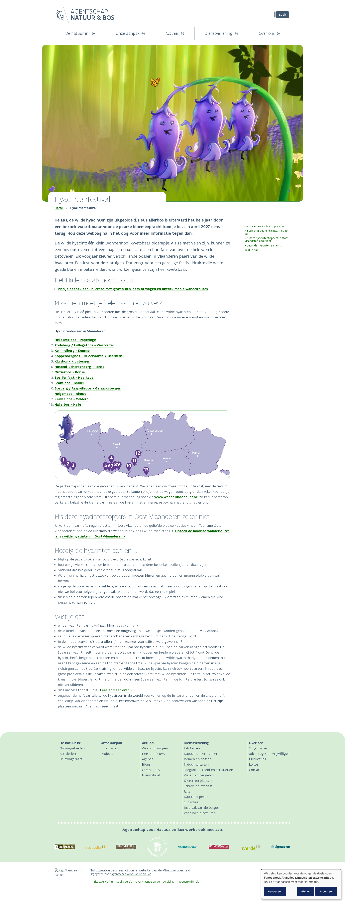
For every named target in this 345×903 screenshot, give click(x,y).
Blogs (146, 764)
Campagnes (151, 770)
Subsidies (191, 802)
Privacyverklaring (103, 881)
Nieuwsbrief (151, 775)
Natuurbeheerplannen (201, 753)
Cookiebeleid (124, 881)
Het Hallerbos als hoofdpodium (264, 226)
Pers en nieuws (153, 753)
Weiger (305, 891)
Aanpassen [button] (275, 891)
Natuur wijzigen (196, 764)
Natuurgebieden (72, 748)
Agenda (148, 759)
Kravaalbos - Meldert (71, 399)
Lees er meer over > (116, 690)
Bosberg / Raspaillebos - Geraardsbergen (88, 388)
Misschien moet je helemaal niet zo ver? (266, 232)
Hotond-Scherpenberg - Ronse (79, 367)
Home (59, 208)
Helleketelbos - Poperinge (75, 340)
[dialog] (301, 884)
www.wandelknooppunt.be (176, 497)
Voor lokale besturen (200, 813)
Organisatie (258, 748)
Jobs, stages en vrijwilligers (269, 753)
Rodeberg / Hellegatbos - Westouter (84, 345)
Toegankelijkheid (189, 881)
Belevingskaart (71, 759)
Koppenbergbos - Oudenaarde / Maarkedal (89, 356)
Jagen (188, 791)
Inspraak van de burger (201, 807)
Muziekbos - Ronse (70, 372)
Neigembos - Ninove (70, 393)
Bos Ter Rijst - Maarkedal (74, 377)
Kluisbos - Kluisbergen (72, 361)
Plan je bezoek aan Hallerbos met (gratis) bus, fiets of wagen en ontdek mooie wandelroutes (133, 289)
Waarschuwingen (155, 748)
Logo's (253, 764)
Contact (255, 770)
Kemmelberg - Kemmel (72, 350)
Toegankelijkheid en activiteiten (208, 770)
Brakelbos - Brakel (69, 383)
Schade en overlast (198, 786)
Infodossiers (110, 748)
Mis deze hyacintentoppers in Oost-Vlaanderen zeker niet (267, 239)
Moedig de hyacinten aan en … (263, 245)
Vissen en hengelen (199, 775)
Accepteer (326, 891)
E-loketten (192, 748)
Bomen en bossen (197, 759)
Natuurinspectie (196, 797)
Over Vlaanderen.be (147, 881)
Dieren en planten (198, 780)
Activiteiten (68, 753)
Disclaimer (169, 881)
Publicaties (257, 759)
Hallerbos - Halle (68, 404)
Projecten (108, 753)
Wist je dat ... (253, 250)
